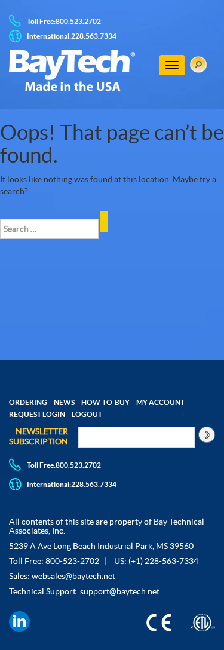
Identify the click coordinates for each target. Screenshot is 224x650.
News (64, 402)
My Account (160, 402)
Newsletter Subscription (38, 436)
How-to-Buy (105, 402)
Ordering (28, 402)
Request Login (37, 414)
